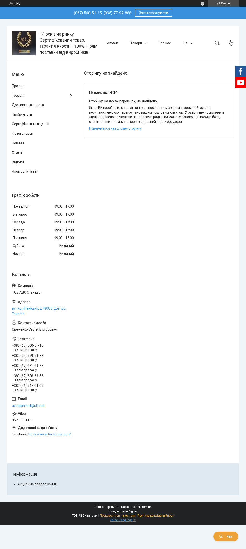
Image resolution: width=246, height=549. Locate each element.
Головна (112, 43)
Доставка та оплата (28, 105)
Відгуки (18, 162)
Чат (229, 536)
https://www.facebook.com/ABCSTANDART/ (51, 434)
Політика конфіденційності (155, 515)
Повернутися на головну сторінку (115, 128)
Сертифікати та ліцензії (30, 124)
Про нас (165, 43)
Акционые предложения (37, 484)
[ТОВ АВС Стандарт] (24, 43)
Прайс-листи (22, 114)
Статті (17, 152)
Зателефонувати (153, 13)
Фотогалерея (22, 133)
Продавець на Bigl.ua (123, 511)
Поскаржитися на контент (117, 515)
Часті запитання (25, 171)
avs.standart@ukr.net (28, 406)
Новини (18, 143)
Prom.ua (146, 507)
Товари (136, 43)
